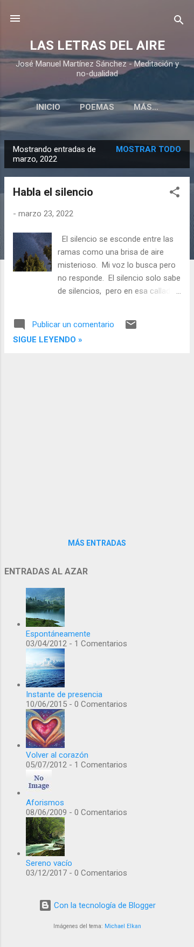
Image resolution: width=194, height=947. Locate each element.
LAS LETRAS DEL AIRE (97, 45)
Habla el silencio (53, 192)
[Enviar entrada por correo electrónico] (130, 328)
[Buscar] (178, 21)
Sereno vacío (49, 863)
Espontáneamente (58, 634)
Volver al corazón (57, 755)
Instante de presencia (64, 694)
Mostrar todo (148, 149)
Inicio (48, 107)
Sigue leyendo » (47, 340)
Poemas (97, 107)
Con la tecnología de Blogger (104, 905)
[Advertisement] (97, 437)
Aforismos (45, 802)
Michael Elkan (123, 926)
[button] (174, 194)
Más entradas (97, 543)
